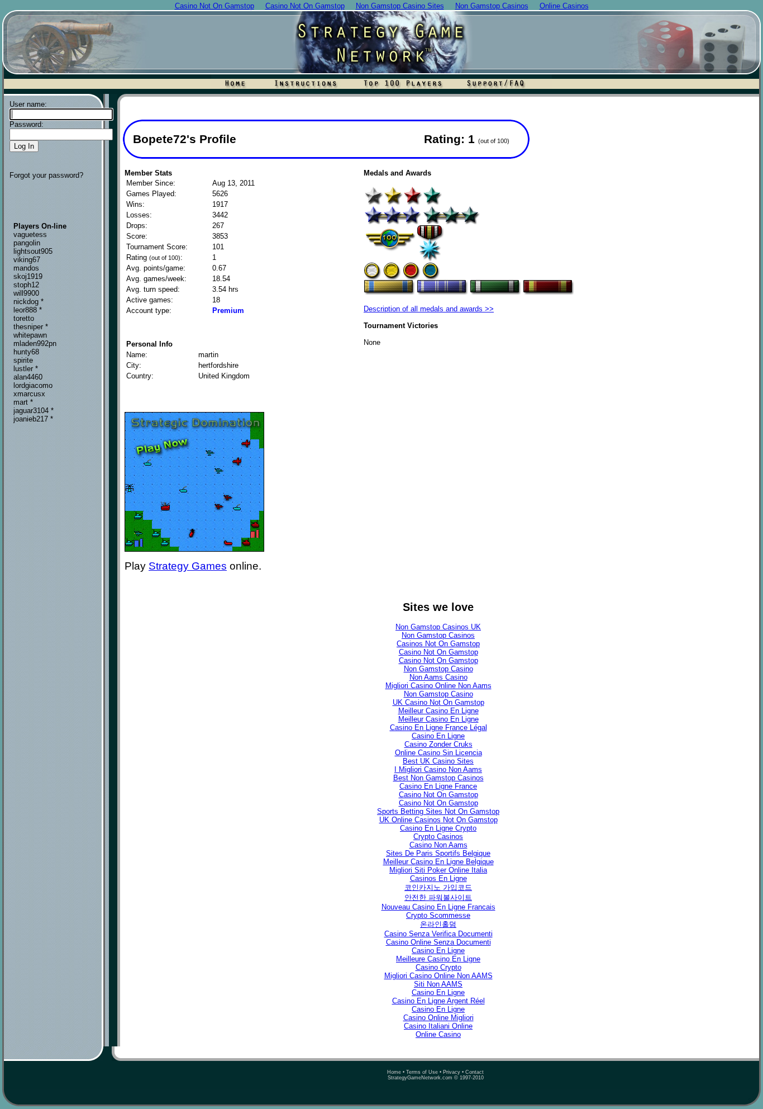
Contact (474, 1072)
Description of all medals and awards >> (429, 309)
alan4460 (27, 377)
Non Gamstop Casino (438, 669)
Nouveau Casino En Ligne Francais (438, 907)
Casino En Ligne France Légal (438, 727)
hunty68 (26, 352)
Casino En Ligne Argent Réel (438, 1001)
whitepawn (30, 335)
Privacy (451, 1072)
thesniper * (30, 327)
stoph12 (26, 285)
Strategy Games (188, 566)
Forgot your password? (46, 175)
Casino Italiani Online (438, 1026)
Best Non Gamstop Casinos (438, 778)
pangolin (26, 243)
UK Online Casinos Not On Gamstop (438, 820)
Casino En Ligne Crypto (438, 828)
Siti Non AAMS (438, 984)
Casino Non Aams (438, 845)
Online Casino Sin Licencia (438, 752)
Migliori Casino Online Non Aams (438, 685)
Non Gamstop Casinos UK (438, 627)
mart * (23, 402)
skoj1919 (27, 276)
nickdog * (28, 301)
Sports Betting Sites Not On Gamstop (438, 811)
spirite (23, 360)
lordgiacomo (33, 385)
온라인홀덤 (438, 924)
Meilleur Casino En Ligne (438, 711)
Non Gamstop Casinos (438, 635)
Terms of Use (422, 1072)
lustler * (25, 368)
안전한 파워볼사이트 (438, 897)
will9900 (26, 293)
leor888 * (27, 310)
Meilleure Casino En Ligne (438, 959)
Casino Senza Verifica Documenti (438, 934)
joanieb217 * (33, 419)
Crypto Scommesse (438, 915)
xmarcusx (29, 394)
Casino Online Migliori (438, 1017)
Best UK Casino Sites (438, 761)
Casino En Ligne (438, 736)
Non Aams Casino (438, 677)
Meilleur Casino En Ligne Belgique (438, 861)
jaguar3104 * (33, 410)
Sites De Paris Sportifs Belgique (438, 853)
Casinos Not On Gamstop (438, 643)
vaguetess (30, 234)
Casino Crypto (438, 967)
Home (394, 1072)
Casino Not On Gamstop (438, 652)
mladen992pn (34, 343)
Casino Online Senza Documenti (438, 942)
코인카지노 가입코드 (438, 887)
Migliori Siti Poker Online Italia (438, 870)
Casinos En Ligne (438, 878)
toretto (23, 318)
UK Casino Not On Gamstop (438, 702)
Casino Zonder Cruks (438, 744)
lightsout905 (33, 251)
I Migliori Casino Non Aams (438, 769)
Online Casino (438, 1034)
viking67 (26, 259)
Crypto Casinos (438, 836)
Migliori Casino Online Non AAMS (438, 975)
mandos (26, 268)
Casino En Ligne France (438, 786)
